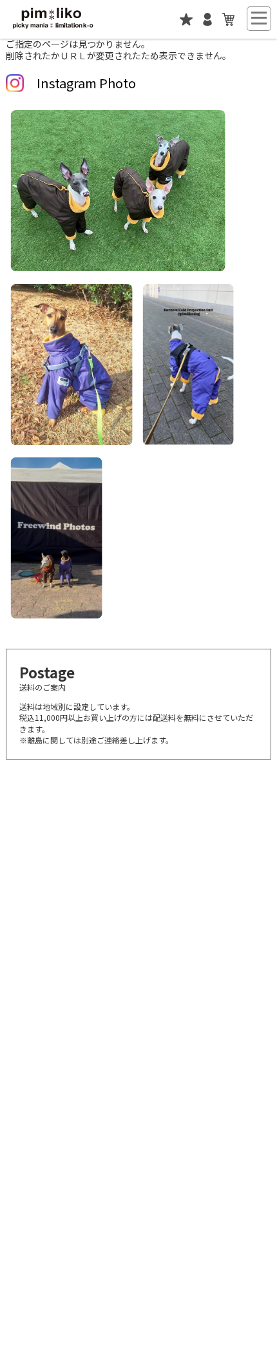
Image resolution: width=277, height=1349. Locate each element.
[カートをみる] (228, 23)
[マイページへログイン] (207, 23)
